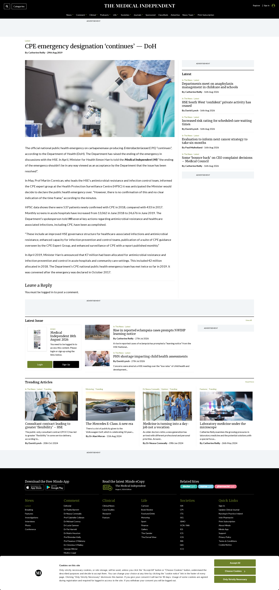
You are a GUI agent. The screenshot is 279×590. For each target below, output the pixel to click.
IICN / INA (185, 525)
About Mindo (225, 525)
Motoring (90, 389)
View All (249, 320)
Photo (28, 525)
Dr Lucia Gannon (71, 525)
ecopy (53, 329)
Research (106, 513)
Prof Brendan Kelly (72, 537)
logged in (47, 292)
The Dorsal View (148, 537)
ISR (181, 506)
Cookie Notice (225, 545)
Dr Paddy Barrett (71, 509)
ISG (182, 517)
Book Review (147, 509)
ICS (181, 533)
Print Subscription (227, 521)
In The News (187, 80)
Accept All (235, 563)
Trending (47, 389)
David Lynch (191, 110)
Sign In (222, 506)
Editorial (67, 506)
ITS (181, 513)
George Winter (71, 549)
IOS (182, 537)
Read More (249, 382)
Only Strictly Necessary (235, 579)
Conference (30, 529)
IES (181, 529)
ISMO (182, 521)
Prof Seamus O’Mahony (74, 541)
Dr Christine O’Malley (73, 545)
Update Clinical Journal (229, 509)
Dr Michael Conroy (72, 521)
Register (256, 5)
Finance (144, 525)
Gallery (144, 529)
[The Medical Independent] (139, 5)
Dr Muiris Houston (72, 533)
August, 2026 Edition (123, 489)
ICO (182, 549)
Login (40, 364)
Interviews (30, 521)
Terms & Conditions (228, 541)
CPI (182, 509)
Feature (106, 517)
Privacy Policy (225, 537)
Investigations (31, 517)
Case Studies (108, 509)
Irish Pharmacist (226, 517)
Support (222, 533)
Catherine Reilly (36, 52)
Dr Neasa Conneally (151, 389)
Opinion (164, 389)
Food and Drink (148, 513)
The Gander (146, 533)
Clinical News (108, 506)
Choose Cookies (233, 571)
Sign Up (66, 364)
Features (203, 389)
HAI (182, 545)
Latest (27, 41)
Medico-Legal (70, 553)
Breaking (29, 509)
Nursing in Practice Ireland (231, 513)
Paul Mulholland (193, 147)
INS (181, 541)
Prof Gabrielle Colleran (74, 517)
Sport (143, 521)
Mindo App (224, 529)
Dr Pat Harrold (70, 529)
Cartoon (145, 506)
